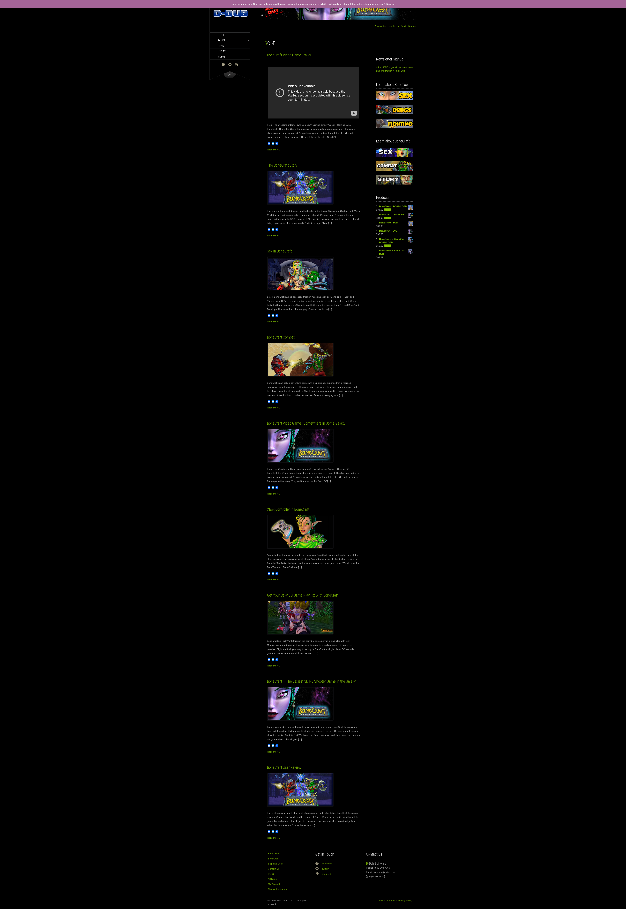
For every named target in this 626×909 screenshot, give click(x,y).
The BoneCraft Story (282, 165)
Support (411, 26)
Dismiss (390, 4)
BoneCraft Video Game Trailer (289, 55)
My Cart (400, 26)
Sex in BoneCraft (279, 251)
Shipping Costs (275, 863)
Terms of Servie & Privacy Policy (394, 900)
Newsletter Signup (277, 889)
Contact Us (273, 868)
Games (221, 40)
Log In (390, 26)
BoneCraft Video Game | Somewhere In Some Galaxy (306, 423)
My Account (274, 884)
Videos (221, 56)
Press (271, 873)
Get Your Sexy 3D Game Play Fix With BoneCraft (302, 595)
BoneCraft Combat (281, 337)
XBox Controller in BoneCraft (288, 509)
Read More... (274, 149)
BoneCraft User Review (284, 767)
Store (221, 35)
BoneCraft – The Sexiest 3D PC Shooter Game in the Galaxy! (312, 681)
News (221, 45)
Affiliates (272, 879)
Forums (222, 51)
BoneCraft (273, 858)
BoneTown (273, 853)
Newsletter (380, 26)
